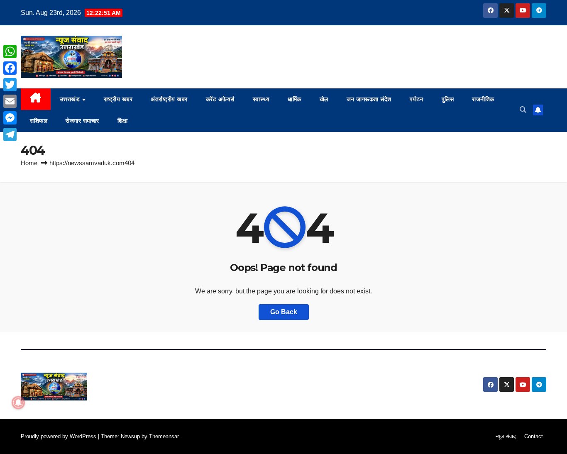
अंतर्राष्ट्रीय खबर (169, 99)
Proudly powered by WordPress (59, 436)
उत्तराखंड (71, 99)
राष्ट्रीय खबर (118, 99)
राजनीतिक (483, 99)
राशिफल (38, 120)
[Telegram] (10, 134)
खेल (324, 99)
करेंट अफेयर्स (220, 99)
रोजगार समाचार (82, 120)
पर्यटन (416, 99)
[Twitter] (10, 84)
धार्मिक (294, 99)
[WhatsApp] (10, 51)
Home (29, 162)
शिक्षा (122, 120)
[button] (523, 109)
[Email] (10, 101)
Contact (533, 436)
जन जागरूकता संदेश (369, 99)
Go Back (283, 311)
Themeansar (163, 436)
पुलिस (448, 99)
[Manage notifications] (18, 402)
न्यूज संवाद (506, 436)
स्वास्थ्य (261, 99)
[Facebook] (10, 68)
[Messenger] (10, 118)
